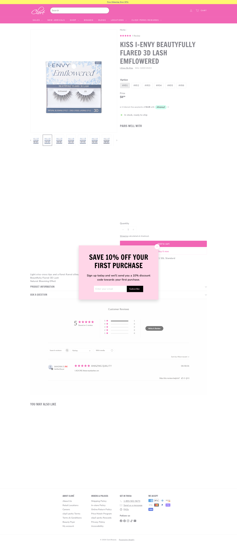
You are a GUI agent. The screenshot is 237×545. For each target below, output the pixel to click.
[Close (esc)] (157, 246)
